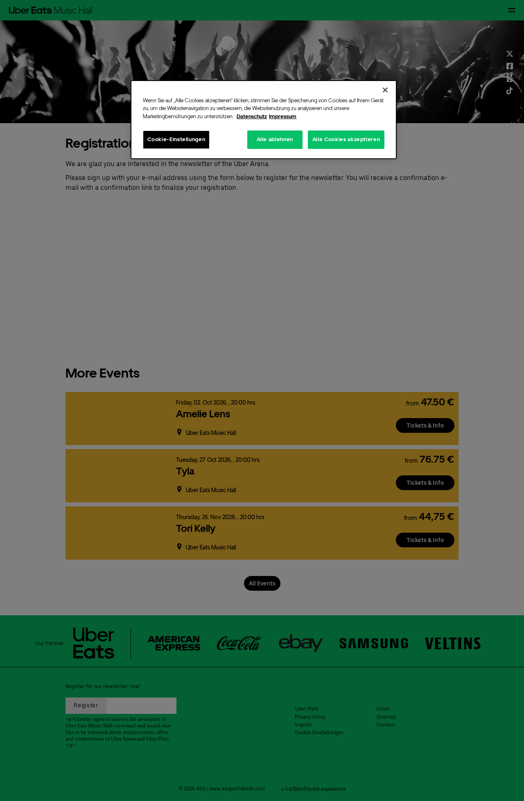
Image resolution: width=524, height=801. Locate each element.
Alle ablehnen (275, 139)
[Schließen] (385, 90)
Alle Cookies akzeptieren (346, 139)
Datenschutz (252, 116)
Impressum (282, 116)
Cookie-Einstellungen (176, 139)
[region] (264, 119)
